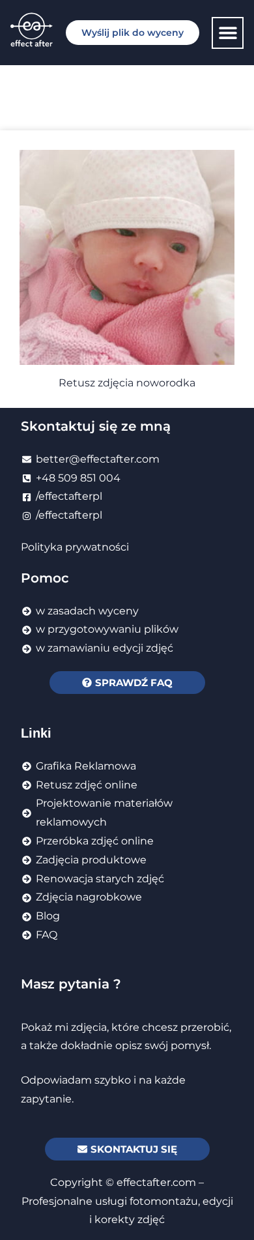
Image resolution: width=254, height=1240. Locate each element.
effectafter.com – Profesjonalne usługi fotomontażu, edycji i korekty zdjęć (127, 1201)
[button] (228, 33)
